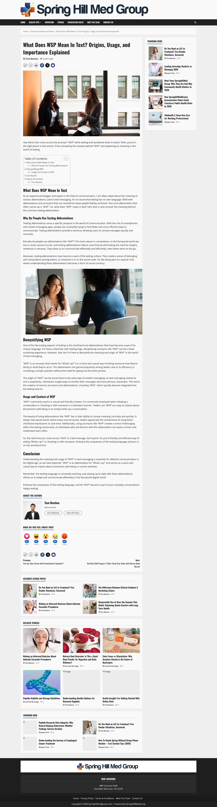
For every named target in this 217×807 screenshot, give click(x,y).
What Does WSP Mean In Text (40, 162)
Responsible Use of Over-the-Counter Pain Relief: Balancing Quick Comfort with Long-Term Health (90, 607)
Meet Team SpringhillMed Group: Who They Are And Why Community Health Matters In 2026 (155, 86)
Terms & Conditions (104, 798)
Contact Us (108, 22)
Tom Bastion (32, 58)
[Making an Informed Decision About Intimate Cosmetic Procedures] (41, 640)
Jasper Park (45, 732)
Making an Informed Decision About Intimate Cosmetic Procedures (30, 607)
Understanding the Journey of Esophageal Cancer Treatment (30, 744)
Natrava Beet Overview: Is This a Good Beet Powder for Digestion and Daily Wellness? (80, 659)
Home (23, 22)
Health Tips (34, 22)
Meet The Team (93, 22)
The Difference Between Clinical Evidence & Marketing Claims (90, 591)
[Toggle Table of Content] (65, 159)
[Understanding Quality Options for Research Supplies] (81, 682)
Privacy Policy (87, 798)
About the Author (34, 179)
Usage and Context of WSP (42, 172)
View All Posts (72, 512)
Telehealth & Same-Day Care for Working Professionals (155, 118)
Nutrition (49, 22)
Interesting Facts (76, 22)
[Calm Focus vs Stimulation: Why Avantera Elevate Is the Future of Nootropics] (121, 640)
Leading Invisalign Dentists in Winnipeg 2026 (155, 69)
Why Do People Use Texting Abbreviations (49, 165)
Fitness (61, 22)
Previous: (43, 562)
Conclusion (31, 175)
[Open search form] (195, 22)
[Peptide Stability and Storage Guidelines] (41, 682)
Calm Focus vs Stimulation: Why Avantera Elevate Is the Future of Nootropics (117, 659)
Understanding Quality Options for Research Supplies (79, 700)
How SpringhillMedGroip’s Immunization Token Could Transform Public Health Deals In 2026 (155, 102)
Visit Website (53, 512)
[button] (25, 65)
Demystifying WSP (35, 169)
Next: (113, 563)
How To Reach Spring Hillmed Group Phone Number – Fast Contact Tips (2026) (90, 744)
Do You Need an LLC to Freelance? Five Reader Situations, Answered (30, 591)
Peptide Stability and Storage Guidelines (41, 698)
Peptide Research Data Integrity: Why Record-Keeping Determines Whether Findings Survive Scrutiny (30, 727)
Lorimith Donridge (72, 666)
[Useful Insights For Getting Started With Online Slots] (121, 682)
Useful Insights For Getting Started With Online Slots (121, 700)
